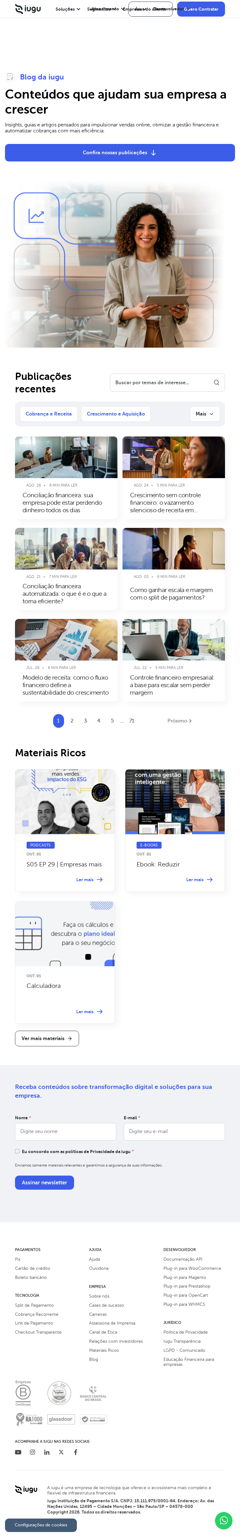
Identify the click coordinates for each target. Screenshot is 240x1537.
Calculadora (44, 985)
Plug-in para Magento (184, 1277)
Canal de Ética (103, 1332)
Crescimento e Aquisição (116, 414)
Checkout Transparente (38, 1332)
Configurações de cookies (41, 1525)
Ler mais (84, 879)
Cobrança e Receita (49, 414)
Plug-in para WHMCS (184, 1304)
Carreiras (98, 1314)
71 (131, 721)
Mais (201, 414)
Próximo (177, 721)
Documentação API (182, 1259)
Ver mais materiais (43, 1038)
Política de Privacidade (185, 1332)
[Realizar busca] (216, 383)
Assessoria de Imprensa (112, 1323)
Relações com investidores (116, 1341)
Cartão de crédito (32, 1268)
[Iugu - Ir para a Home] (28, 9)
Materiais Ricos (104, 1350)
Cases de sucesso (106, 1305)
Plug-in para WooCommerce (192, 1268)
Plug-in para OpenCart (185, 1295)
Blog (93, 1359)
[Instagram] (32, 1453)
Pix (18, 1259)
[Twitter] (61, 1453)
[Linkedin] (47, 1453)
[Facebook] (75, 1453)
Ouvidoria (98, 1268)
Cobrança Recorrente (36, 1314)
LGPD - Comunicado (184, 1350)
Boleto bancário (31, 1277)
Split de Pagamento (34, 1305)
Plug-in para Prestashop (186, 1286)
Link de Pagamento (34, 1323)
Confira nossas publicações (115, 153)
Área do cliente (150, 9)
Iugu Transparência (182, 1341)
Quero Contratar (201, 9)
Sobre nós (99, 1296)
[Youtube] (18, 1453)
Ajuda (94, 1259)
